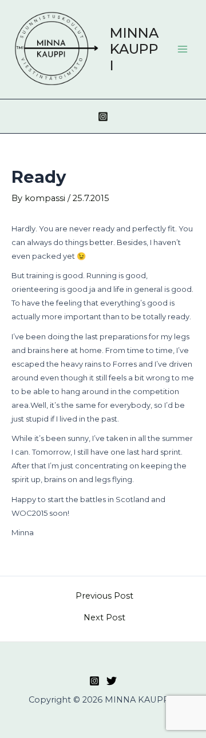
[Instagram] (103, 116)
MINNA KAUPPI (134, 49)
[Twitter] (111, 681)
